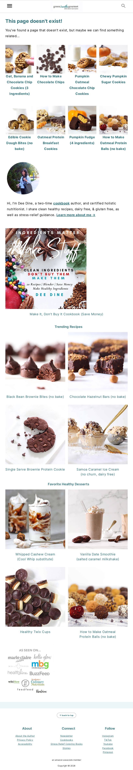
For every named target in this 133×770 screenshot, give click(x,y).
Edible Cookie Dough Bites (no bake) (19, 143)
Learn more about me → (76, 215)
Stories (67, 748)
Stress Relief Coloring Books (67, 744)
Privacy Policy (25, 739)
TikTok (108, 739)
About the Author (25, 735)
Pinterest (108, 752)
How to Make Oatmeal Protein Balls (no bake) (113, 143)
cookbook (61, 203)
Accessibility (25, 744)
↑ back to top (66, 715)
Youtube (108, 744)
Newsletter (66, 735)
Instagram (108, 735)
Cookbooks (66, 739)
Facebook (108, 748)
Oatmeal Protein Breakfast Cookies (50, 143)
